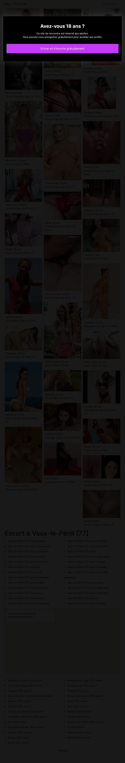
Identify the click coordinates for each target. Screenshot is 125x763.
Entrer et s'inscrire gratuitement (62, 48)
